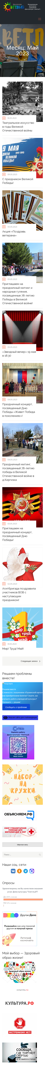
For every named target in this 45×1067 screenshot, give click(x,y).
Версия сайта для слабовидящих (22, 717)
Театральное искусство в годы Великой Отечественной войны (18, 126)
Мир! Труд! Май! (13, 648)
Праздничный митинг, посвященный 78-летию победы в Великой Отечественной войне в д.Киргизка (18, 472)
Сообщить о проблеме (16, 707)
